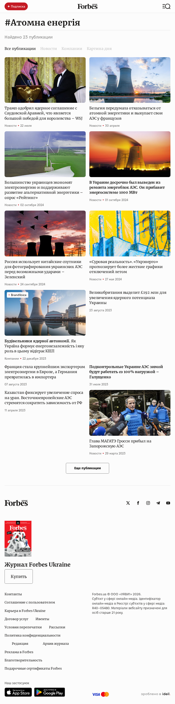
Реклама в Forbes (19, 652)
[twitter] (128, 503)
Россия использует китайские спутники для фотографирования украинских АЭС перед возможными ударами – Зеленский (43, 269)
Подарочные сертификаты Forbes (33, 668)
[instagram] (148, 503)
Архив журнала (56, 644)
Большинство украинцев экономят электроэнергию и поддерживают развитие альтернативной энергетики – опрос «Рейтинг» (44, 190)
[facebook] (138, 503)
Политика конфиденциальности (32, 635)
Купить (19, 576)
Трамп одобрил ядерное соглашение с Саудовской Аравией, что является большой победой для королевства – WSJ (43, 113)
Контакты (13, 594)
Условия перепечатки (23, 627)
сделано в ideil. (155, 694)
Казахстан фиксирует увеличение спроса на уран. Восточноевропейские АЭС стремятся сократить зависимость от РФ (44, 397)
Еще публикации (87, 468)
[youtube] (168, 503)
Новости (48, 48)
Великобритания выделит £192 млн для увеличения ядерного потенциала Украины (127, 297)
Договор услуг (16, 619)
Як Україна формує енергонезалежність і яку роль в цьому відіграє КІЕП (44, 346)
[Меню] (166, 6)
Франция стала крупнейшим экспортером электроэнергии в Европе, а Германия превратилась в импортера (45, 371)
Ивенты (42, 619)
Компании (72, 48)
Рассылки (57, 627)
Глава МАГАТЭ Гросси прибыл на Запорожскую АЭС (120, 443)
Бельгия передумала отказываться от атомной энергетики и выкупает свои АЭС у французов (126, 113)
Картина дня (99, 48)
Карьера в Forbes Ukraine (25, 611)
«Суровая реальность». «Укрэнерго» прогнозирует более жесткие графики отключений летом (126, 266)
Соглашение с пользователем (30, 602)
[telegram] (158, 503)
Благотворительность (23, 660)
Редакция (20, 644)
